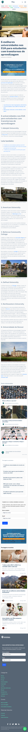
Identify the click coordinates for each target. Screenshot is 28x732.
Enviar (4, 664)
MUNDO (11, 7)
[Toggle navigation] (25, 2)
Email (3, 516)
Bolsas (2, 675)
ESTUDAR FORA (16, 7)
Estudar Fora (4, 692)
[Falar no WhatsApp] (25, 729)
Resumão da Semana (6, 688)
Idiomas (3, 677)
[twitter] (13, 724)
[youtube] (16, 724)
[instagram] (10, 724)
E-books (3, 713)
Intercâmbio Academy (6, 706)
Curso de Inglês (4, 704)
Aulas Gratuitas (4, 717)
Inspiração (3, 684)
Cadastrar (5, 523)
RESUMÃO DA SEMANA (5, 7)
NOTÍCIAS (14, 9)
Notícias (3, 696)
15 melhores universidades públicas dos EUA (14, 145)
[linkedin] (18, 724)
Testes (2, 686)
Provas (2, 679)
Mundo (2, 690)
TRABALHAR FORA (23, 7)
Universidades (4, 681)
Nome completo (5, 510)
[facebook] (7, 724)
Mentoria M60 (4, 702)
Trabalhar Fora (4, 694)
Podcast (3, 715)
